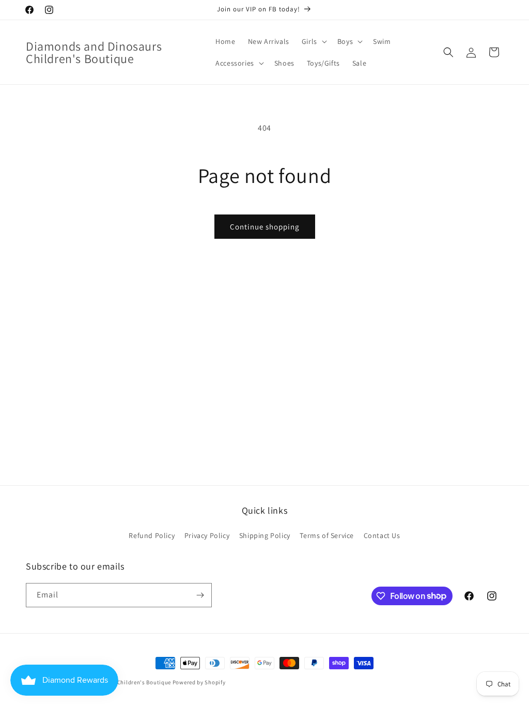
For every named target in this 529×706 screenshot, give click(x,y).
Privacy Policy (206, 535)
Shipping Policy (264, 535)
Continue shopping (265, 227)
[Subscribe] (200, 595)
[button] (313, 41)
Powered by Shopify (199, 682)
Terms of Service (327, 535)
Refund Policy (152, 535)
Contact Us (382, 535)
